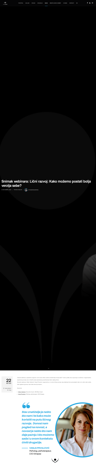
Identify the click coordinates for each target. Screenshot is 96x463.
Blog (20, 189)
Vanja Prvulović (21, 394)
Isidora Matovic (34, 189)
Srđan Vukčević (22, 392)
